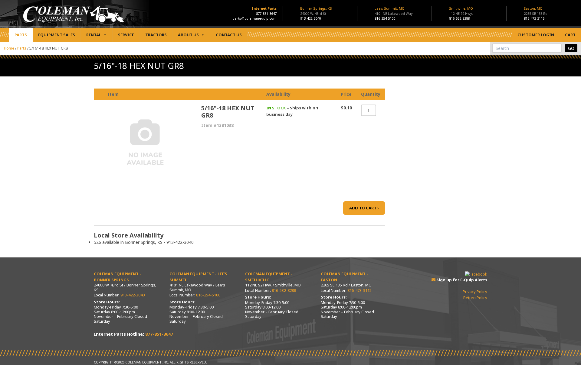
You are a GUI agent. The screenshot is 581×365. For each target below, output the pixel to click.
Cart (570, 34)
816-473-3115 (534, 18)
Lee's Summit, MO (394, 11)
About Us (188, 34)
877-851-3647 (266, 13)
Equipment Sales (56, 34)
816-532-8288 (459, 18)
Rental (93, 34)
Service (126, 34)
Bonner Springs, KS (316, 11)
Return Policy (475, 297)
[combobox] (527, 48)
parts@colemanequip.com (254, 18)
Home (9, 48)
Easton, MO (535, 11)
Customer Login (535, 34)
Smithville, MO (461, 11)
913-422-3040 (310, 18)
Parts (21, 34)
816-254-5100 (385, 18)
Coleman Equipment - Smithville (268, 277)
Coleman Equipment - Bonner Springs (117, 277)
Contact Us (229, 34)
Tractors (156, 34)
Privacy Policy (475, 291)
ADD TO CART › (364, 208)
